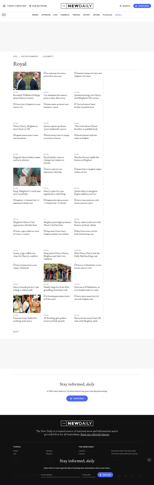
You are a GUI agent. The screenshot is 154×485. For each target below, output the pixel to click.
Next (16, 332)
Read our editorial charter (94, 434)
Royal (20, 64)
